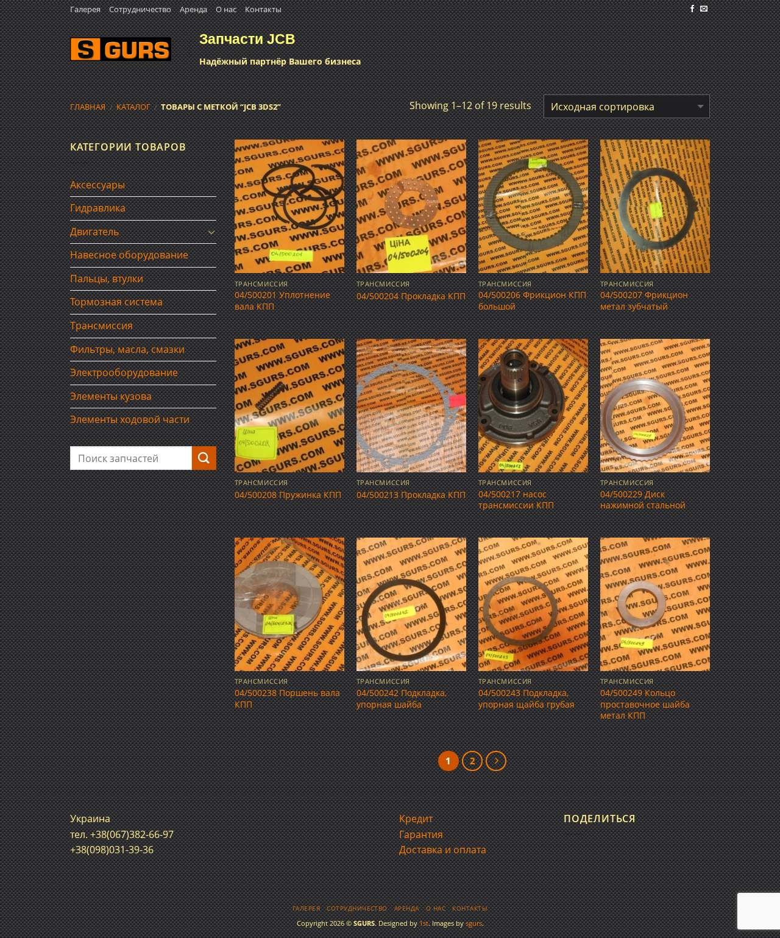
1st (423, 923)
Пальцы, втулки (106, 278)
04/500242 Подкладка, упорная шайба (401, 699)
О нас (226, 9)
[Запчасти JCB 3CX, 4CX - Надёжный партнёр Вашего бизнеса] (120, 49)
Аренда (193, 9)
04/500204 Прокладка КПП (411, 296)
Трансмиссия (101, 325)
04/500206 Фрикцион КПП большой (532, 301)
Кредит (416, 818)
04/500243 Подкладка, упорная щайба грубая (526, 699)
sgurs (474, 923)
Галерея (85, 9)
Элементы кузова (111, 396)
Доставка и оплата (442, 849)
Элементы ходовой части (130, 419)
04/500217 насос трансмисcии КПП (516, 500)
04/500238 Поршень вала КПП (287, 699)
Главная (87, 106)
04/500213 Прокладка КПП (411, 494)
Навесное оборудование (129, 254)
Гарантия (421, 834)
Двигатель (94, 231)
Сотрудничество (140, 9)
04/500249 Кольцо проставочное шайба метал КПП (645, 704)
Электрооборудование (124, 372)
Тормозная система (116, 301)
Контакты (263, 9)
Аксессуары (97, 184)
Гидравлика (98, 208)
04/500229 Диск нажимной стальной (643, 500)
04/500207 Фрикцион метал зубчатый (644, 301)
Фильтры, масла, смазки (127, 349)
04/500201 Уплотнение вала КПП (282, 301)
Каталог (133, 106)
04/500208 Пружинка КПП (288, 494)
